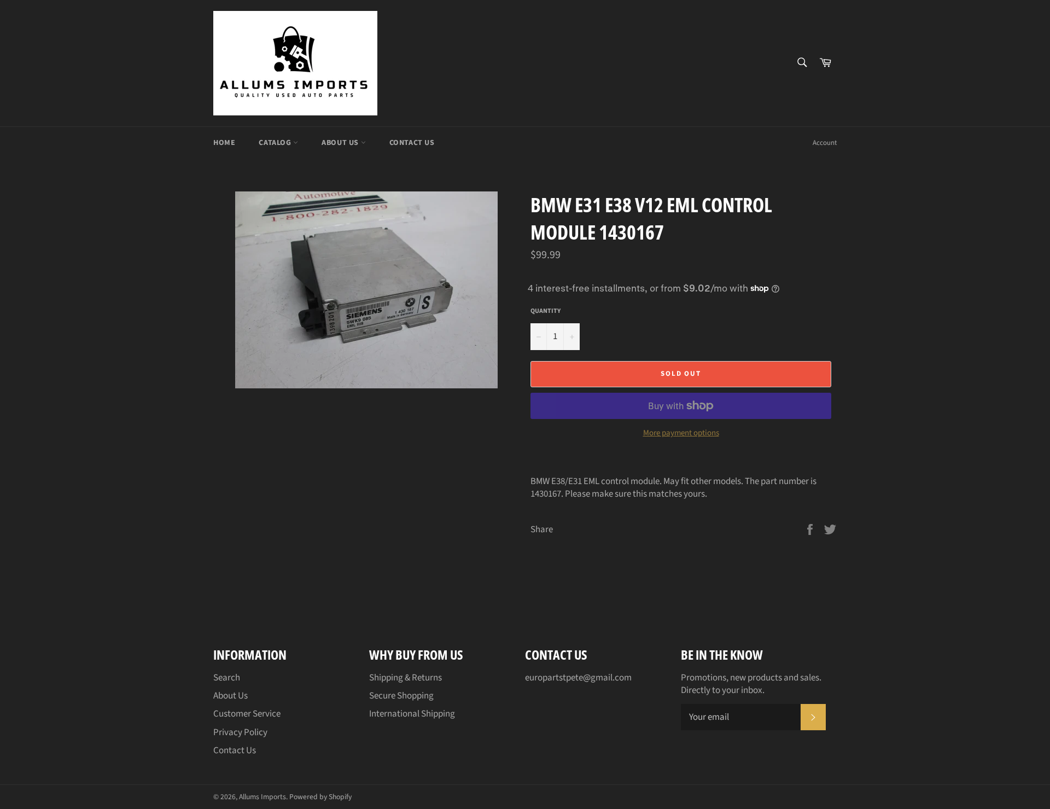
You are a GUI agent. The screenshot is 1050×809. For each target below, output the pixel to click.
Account (825, 143)
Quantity (545, 311)
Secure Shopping (401, 695)
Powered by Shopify (320, 796)
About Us (341, 142)
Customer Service (247, 713)
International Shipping (412, 713)
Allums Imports (262, 796)
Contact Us (412, 142)
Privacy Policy (240, 732)
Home (224, 142)
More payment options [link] (681, 433)
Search (226, 677)
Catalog (276, 142)
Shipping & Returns (405, 677)
